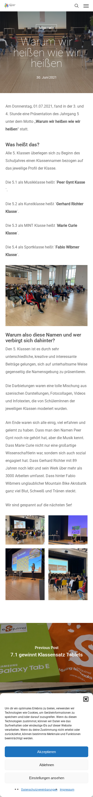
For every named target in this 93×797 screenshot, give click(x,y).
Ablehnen (46, 765)
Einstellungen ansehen (46, 778)
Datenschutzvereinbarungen (39, 789)
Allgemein (46, 28)
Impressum (67, 789)
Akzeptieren (46, 752)
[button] (85, 699)
